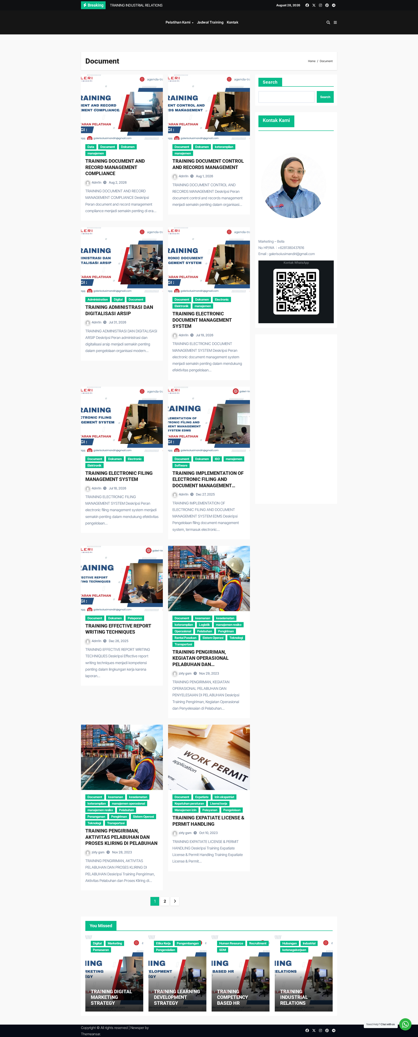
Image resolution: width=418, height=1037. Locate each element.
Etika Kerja (163, 943)
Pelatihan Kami (179, 22)
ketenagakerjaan (294, 950)
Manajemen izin (185, 810)
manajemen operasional (128, 803)
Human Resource (231, 943)
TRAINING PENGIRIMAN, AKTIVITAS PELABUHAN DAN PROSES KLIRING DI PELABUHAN (121, 837)
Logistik (204, 624)
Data (91, 147)
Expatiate (202, 797)
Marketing (115, 943)
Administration (98, 299)
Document (107, 147)
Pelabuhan (204, 631)
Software (181, 465)
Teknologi (236, 637)
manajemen (96, 153)
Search (270, 82)
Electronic (222, 299)
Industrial (309, 943)
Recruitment (257, 943)
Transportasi (183, 644)
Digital (118, 299)
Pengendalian (165, 950)
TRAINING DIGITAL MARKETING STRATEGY (111, 997)
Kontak (232, 22)
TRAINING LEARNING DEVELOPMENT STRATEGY (177, 997)
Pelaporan (135, 618)
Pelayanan (209, 810)
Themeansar (90, 1034)
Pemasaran (101, 950)
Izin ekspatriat (224, 797)
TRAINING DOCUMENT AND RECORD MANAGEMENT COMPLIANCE (115, 167)
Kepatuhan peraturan (189, 803)
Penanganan (96, 816)
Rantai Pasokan (185, 637)
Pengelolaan (232, 810)
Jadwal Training (210, 22)
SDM (222, 950)
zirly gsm (185, 673)
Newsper (137, 1027)
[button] (335, 22)
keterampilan (224, 147)
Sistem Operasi (212, 637)
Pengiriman (226, 631)
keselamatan (225, 618)
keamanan (202, 618)
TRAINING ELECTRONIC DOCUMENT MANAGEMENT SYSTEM (202, 320)
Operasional (183, 631)
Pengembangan (188, 943)
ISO (217, 459)
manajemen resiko (228, 624)
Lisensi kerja (218, 803)
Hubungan (289, 943)
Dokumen (128, 147)
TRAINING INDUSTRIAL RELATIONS (294, 997)
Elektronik (182, 306)
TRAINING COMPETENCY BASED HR (232, 997)
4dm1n (97, 182)
